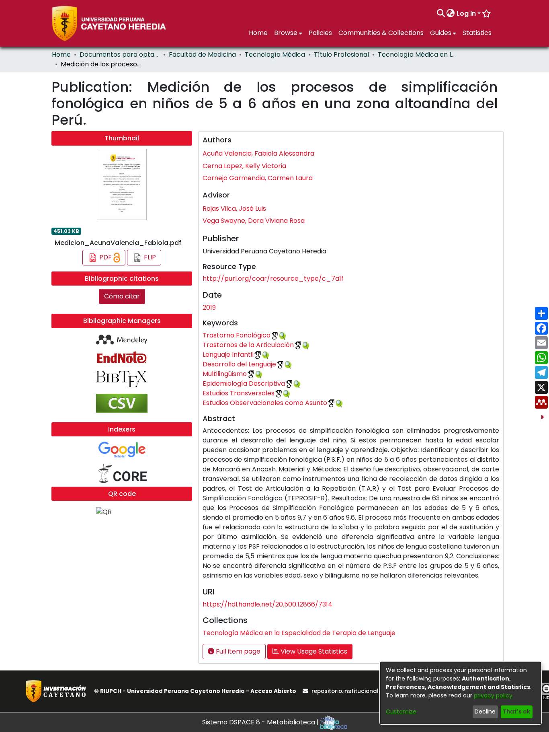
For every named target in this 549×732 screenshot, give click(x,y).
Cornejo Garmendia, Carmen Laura (258, 178)
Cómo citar (122, 296)
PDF (105, 257)
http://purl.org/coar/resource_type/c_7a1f (273, 278)
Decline (485, 711)
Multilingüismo (225, 373)
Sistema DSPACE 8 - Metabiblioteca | (261, 722)
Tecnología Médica (275, 54)
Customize (401, 711)
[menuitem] (451, 14)
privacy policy (493, 695)
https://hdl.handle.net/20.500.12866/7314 (267, 604)
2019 (209, 307)
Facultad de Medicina (202, 54)
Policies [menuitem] (320, 32)
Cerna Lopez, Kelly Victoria (244, 166)
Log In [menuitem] (466, 13)
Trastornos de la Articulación (248, 345)
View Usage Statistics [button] (313, 651)
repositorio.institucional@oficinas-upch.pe (372, 691)
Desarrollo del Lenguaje (239, 364)
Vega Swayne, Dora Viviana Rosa (254, 220)
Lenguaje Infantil (228, 354)
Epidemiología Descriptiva (244, 383)
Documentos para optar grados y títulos (120, 54)
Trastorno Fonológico (236, 335)
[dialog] (460, 693)
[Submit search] (441, 14)
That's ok (516, 711)
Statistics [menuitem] (477, 32)
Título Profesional (341, 54)
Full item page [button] (237, 651)
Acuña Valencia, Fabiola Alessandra (258, 153)
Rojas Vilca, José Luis (234, 208)
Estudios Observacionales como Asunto (265, 402)
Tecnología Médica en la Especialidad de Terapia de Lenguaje (418, 54)
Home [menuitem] (258, 32)
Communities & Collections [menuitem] (381, 32)
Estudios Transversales (238, 393)
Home (61, 54)
